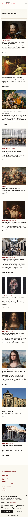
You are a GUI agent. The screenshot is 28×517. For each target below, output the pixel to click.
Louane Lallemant (5, 86)
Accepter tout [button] (7, 511)
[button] (13, 515)
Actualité (9, 40)
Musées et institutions (6, 148)
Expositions (4, 75)
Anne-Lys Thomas (5, 420)
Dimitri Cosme (4, 124)
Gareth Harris (4, 234)
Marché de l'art (5, 296)
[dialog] (14, 505)
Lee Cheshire (4, 272)
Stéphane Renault (12, 163)
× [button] (26, 495)
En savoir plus (13, 502)
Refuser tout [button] (20, 511)
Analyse (13, 148)
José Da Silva (10, 272)
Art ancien (4, 40)
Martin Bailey (4, 346)
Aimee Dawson (5, 163)
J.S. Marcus (4, 52)
